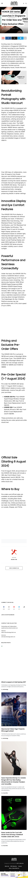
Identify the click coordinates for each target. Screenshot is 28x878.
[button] (2, 3)
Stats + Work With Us (14, 868)
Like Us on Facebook (7, 614)
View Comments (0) (14, 568)
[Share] (8, 38)
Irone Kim (14, 559)
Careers (20, 866)
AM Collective (13, 866)
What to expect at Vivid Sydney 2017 (13, 682)
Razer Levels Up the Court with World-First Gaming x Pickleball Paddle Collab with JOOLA (12, 835)
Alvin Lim (7, 866)
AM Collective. (20, 863)
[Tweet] (14, 38)
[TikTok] (24, 608)
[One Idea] (14, 874)
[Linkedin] (21, 38)
